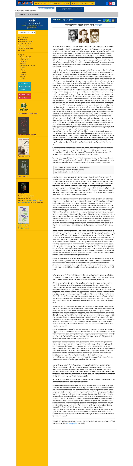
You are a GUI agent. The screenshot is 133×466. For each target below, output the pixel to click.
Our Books (75, 3)
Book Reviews (25, 59)
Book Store (23, 98)
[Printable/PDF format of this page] (113, 20)
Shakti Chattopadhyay (26, 48)
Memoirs (23, 61)
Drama (23, 79)
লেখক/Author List (25, 83)
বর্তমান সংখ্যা (38, 3)
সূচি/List (66, 3)
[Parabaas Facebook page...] (107, 3)
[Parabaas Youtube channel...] (110, 3)
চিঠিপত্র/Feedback (25, 86)
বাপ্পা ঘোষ (98, 25)
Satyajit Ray (23, 39)
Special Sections (55, 3)
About (91, 3)
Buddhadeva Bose (25, 44)
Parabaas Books (25, 95)
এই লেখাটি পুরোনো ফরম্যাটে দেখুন (46, 8)
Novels (23, 76)
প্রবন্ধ (71, 20)
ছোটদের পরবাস (23, 37)
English (21, 55)
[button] (70, 9)
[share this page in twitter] (104, 20)
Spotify (35, 200)
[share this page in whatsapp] (107, 20)
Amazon (29, 200)
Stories (23, 68)
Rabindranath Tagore (26, 42)
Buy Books (83, 3)
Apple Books (26, 202)
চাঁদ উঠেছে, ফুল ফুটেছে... (72, 423)
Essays (23, 63)
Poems (23, 70)
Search (22, 89)
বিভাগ (45, 3)
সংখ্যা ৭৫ (59, 20)
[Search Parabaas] (113, 3)
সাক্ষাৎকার (22, 50)
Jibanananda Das (25, 46)
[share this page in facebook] (110, 20)
